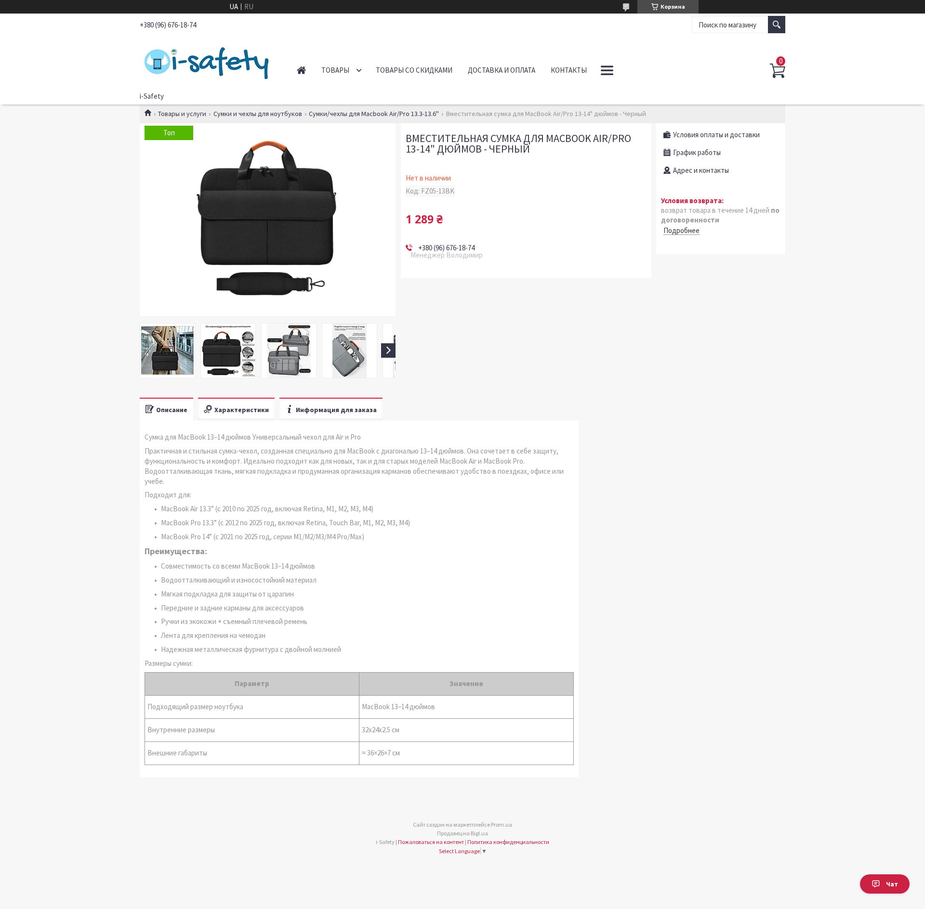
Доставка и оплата (501, 70)
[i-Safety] (207, 62)
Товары (335, 70)
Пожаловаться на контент (431, 841)
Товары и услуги (182, 113)
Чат (892, 884)
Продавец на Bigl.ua (462, 833)
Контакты (569, 70)
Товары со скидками (414, 70)
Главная (301, 70)
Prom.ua (501, 824)
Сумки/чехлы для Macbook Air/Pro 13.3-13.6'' (374, 113)
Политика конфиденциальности (508, 841)
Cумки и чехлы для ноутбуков (257, 113)
